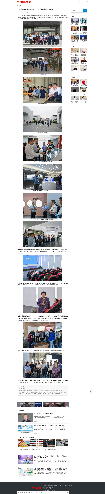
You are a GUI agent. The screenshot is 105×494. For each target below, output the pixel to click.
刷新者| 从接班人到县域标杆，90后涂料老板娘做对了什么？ (74, 93)
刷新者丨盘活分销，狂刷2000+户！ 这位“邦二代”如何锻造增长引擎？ (75, 102)
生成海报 (21, 492)
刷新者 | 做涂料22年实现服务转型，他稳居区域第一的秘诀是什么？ (75, 71)
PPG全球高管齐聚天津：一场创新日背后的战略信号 (75, 24)
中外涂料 (70, 485)
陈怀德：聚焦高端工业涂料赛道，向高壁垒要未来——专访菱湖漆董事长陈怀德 (83, 63)
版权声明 (55, 485)
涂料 (27, 12)
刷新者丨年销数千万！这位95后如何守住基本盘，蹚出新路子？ (83, 85)
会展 (72, 1)
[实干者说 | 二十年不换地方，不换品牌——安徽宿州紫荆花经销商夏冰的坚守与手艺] (25, 460)
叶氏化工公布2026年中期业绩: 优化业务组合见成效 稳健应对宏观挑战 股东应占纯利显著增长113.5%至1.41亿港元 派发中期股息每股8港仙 (51, 469)
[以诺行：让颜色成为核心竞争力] (43, 443)
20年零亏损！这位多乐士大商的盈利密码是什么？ (83, 93)
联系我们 (65, 485)
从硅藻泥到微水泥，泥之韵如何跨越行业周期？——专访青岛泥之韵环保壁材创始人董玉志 (83, 55)
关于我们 (45, 485)
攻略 (76, 1)
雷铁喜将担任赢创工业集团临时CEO (44, 414)
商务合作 (50, 485)
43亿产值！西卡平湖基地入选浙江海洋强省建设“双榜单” (75, 41)
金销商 (64, 1)
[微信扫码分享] (24, 492)
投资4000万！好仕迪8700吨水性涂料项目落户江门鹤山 (49, 425)
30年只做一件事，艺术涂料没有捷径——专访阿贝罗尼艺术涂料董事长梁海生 (75, 63)
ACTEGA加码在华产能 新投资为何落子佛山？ (83, 33)
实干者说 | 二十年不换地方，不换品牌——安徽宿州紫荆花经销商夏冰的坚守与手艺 (50, 457)
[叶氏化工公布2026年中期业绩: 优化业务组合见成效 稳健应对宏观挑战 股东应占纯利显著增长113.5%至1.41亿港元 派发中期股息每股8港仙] (25, 472)
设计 (68, 1)
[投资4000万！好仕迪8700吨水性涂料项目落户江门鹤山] (25, 429)
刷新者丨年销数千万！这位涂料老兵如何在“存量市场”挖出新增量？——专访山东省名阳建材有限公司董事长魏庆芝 (75, 55)
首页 (50, 1)
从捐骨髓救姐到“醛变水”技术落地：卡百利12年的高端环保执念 (83, 41)
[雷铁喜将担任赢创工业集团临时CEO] (25, 417)
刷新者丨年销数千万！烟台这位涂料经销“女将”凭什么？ (75, 33)
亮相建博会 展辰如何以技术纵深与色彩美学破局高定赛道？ (83, 71)
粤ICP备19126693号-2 (48, 488)
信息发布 (60, 485)
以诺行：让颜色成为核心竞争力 (26, 437)
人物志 (59, 1)
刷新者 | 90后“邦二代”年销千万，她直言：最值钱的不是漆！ (83, 102)
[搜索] (85, 10)
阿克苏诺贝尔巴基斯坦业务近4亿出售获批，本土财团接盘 (83, 24)
